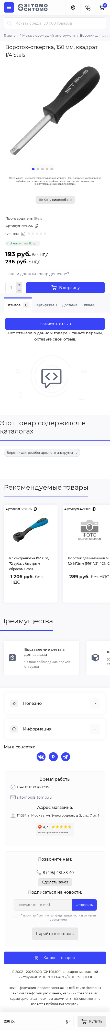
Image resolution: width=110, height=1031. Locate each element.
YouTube (54, 757)
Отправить (84, 905)
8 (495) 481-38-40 (58, 872)
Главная (11, 35)
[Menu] (9, 7)
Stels (38, 218)
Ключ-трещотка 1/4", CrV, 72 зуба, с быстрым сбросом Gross (29, 563)
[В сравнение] (68, 1021)
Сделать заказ (55, 882)
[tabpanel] (55, 111)
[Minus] (19, 290)
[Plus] (19, 285)
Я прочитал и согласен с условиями (58, 917)
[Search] (9, 23)
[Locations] (72, 7)
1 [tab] (33, 169)
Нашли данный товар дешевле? (37, 273)
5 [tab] (51, 169)
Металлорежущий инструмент (48, 35)
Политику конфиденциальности (58, 915)
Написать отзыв (55, 323)
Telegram (66, 757)
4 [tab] (47, 169)
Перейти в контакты (55, 933)
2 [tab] (38, 169)
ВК (42, 757)
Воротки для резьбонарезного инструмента (42, 453)
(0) (23, 233)
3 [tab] (42, 169)
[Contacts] (87, 7)
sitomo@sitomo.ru (34, 797)
